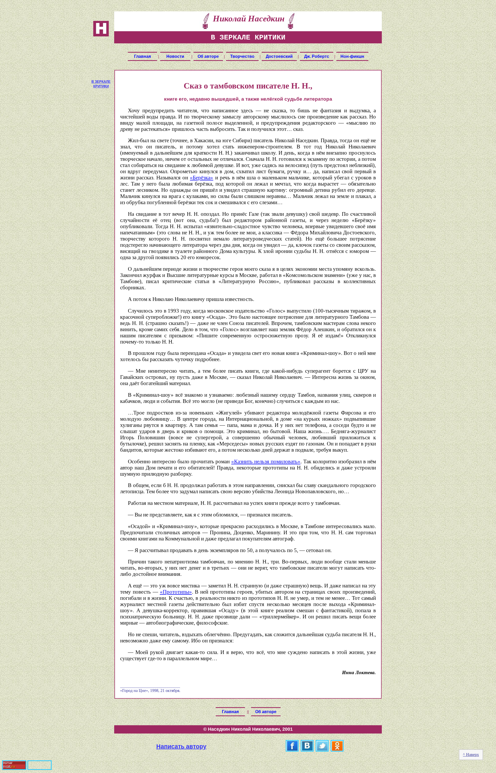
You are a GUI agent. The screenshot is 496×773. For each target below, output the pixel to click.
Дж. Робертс (316, 56)
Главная (142, 56)
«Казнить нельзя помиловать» (265, 461)
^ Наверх (471, 754)
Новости (175, 56)
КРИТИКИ (101, 86)
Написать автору (181, 746)
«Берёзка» (201, 177)
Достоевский (279, 56)
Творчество (242, 56)
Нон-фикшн (352, 56)
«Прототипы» (176, 592)
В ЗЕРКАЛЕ (101, 82)
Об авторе (208, 56)
